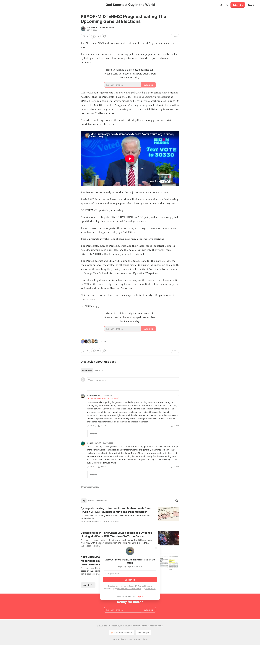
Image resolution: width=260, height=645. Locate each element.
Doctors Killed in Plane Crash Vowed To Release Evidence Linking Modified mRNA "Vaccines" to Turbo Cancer (116, 534)
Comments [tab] (87, 370)
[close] (156, 548)
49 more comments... (90, 487)
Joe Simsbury (93, 442)
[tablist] (92, 370)
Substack (117, 639)
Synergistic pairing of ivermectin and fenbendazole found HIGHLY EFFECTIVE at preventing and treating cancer (116, 510)
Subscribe (238, 5)
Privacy (136, 625)
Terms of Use (143, 586)
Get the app (143, 632)
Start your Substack (123, 632)
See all (86, 585)
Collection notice (155, 625)
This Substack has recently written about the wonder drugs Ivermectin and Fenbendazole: (115, 517)
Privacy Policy (150, 588)
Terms (144, 625)
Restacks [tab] (99, 370)
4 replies (93, 433)
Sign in (251, 5)
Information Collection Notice (129, 588)
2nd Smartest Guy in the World (100, 27)
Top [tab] (83, 500)
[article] (130, 516)
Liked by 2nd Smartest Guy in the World (104, 399)
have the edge (123, 97)
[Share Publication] (226, 5)
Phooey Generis (94, 395)
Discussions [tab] (101, 500)
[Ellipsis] (178, 395)
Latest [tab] (91, 500)
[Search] (220, 5)
